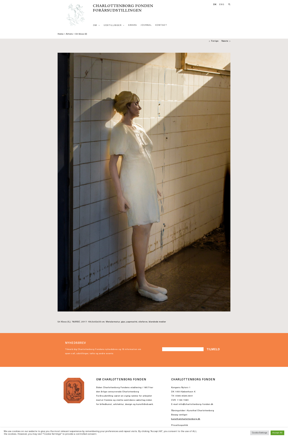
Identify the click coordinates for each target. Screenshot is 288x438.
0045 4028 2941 (184, 396)
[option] (222, 5)
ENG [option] (221, 5)
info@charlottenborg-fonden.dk (196, 404)
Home (61, 34)
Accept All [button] (277, 433)
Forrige (215, 41)
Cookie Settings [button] (259, 433)
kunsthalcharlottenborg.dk (185, 419)
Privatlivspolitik (179, 425)
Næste (224, 41)
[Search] (229, 4)
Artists (69, 34)
